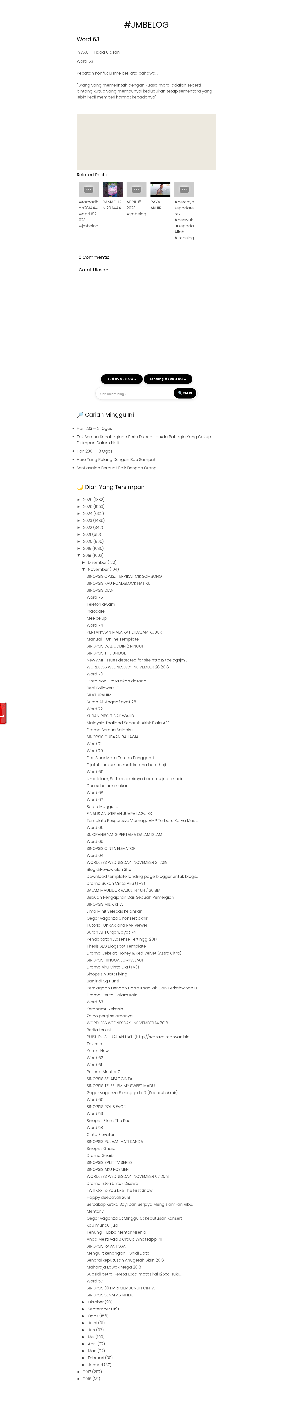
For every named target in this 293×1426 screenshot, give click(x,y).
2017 (87, 1372)
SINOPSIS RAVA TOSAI (107, 1246)
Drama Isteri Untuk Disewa (112, 1183)
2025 (88, 506)
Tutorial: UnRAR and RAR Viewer (117, 925)
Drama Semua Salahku (110, 730)
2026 (88, 499)
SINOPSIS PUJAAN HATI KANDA (115, 1141)
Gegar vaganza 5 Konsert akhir (117, 918)
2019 (87, 548)
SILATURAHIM (99, 695)
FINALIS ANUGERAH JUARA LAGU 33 (119, 813)
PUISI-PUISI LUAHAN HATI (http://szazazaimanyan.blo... (139, 1037)
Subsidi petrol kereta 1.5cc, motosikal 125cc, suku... (134, 1274)
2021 (87, 534)
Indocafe (96, 611)
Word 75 (95, 597)
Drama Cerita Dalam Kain (112, 995)
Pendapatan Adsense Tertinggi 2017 (122, 939)
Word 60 (95, 1099)
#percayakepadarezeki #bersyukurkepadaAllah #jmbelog (184, 220)
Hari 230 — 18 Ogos (94, 451)
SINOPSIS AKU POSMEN (108, 1169)
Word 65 (95, 841)
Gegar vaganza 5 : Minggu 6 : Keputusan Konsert (134, 1218)
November (99, 569)
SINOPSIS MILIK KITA (105, 904)
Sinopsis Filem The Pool (109, 1120)
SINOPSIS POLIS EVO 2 (107, 1106)
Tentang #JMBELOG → (168, 379)
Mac (92, 1351)
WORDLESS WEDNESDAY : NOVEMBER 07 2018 (128, 1176)
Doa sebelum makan (108, 785)
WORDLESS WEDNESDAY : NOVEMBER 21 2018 (127, 862)
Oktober (96, 1302)
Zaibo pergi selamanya (110, 1016)
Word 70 (95, 751)
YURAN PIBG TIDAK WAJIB (110, 716)
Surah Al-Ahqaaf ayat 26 (111, 702)
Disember (98, 562)
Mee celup (97, 618)
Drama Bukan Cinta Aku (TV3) (116, 883)
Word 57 (95, 1281)
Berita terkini (99, 1030)
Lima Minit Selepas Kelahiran (115, 911)
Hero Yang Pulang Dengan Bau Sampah (116, 459)
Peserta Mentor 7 (103, 1072)
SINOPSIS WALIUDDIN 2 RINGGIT (116, 646)
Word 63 (88, 39)
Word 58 (95, 1127)
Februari (96, 1358)
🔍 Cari (185, 393)
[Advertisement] (146, 142)
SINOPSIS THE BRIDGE (106, 653)
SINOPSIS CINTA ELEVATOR (111, 848)
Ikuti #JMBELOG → (121, 379)
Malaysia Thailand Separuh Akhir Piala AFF (128, 723)
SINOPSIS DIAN (100, 590)
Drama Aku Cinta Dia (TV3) (113, 967)
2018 (87, 555)
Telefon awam (101, 604)
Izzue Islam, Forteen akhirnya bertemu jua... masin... (136, 778)
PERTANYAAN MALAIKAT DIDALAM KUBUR (124, 632)
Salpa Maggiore (102, 806)
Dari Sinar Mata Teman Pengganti (120, 758)
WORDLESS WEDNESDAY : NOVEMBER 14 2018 (127, 1023)
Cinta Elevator (100, 1134)
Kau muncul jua (102, 1225)
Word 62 (95, 1058)
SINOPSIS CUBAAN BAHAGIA (113, 737)
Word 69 (95, 772)
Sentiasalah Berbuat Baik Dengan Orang (117, 468)
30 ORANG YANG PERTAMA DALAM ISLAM (124, 834)
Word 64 (95, 855)
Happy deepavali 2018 (108, 1197)
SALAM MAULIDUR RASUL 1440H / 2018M (123, 890)
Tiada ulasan (107, 52)
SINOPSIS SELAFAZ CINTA (109, 1079)
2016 (87, 1379)
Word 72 (95, 709)
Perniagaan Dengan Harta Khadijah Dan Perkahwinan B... (143, 988)
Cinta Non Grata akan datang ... (118, 681)
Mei (91, 1337)
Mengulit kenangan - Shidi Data (118, 1253)
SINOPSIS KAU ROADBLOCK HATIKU (119, 583)
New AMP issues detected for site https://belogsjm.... (137, 660)
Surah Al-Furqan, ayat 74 (111, 932)
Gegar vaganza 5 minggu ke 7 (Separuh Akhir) (132, 1092)
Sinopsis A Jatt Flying (107, 974)
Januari (96, 1365)
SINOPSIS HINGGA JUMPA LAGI (115, 960)
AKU (85, 52)
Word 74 (95, 625)
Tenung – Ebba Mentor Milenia (116, 1232)
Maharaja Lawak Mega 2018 (114, 1267)
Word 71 (94, 744)
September (99, 1309)
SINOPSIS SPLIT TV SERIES (110, 1162)
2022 (88, 527)
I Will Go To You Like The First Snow (119, 1190)
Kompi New (98, 1051)
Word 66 (95, 827)
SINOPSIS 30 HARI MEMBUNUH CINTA (121, 1288)
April (92, 1344)
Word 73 (95, 674)
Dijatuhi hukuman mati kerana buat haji (126, 765)
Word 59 (95, 1113)
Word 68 (95, 792)
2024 (88, 513)
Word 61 (94, 1065)
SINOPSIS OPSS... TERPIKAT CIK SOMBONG (124, 576)
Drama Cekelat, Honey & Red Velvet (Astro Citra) (134, 953)
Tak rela (94, 1044)
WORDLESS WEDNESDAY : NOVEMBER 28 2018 (128, 667)
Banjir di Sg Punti (103, 981)
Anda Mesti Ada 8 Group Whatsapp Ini (124, 1239)
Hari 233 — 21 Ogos (94, 428)
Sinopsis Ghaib (101, 1148)
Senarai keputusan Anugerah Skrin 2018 (125, 1260)
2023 (88, 520)
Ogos (93, 1316)
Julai (93, 1323)
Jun (92, 1330)
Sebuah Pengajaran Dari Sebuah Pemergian (130, 897)
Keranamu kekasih (105, 1009)
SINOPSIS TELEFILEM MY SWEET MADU (121, 1085)
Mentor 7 (95, 1211)
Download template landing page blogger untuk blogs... (142, 876)
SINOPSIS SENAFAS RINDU (110, 1295)
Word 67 (95, 799)
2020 (88, 541)
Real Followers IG (103, 688)
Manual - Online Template (113, 639)
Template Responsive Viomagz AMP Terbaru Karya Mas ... (142, 820)
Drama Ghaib (100, 1155)
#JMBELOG (146, 25)
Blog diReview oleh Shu (109, 869)
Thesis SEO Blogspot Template (116, 946)
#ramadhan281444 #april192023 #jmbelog (88, 214)
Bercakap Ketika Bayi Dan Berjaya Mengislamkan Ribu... (140, 1204)
